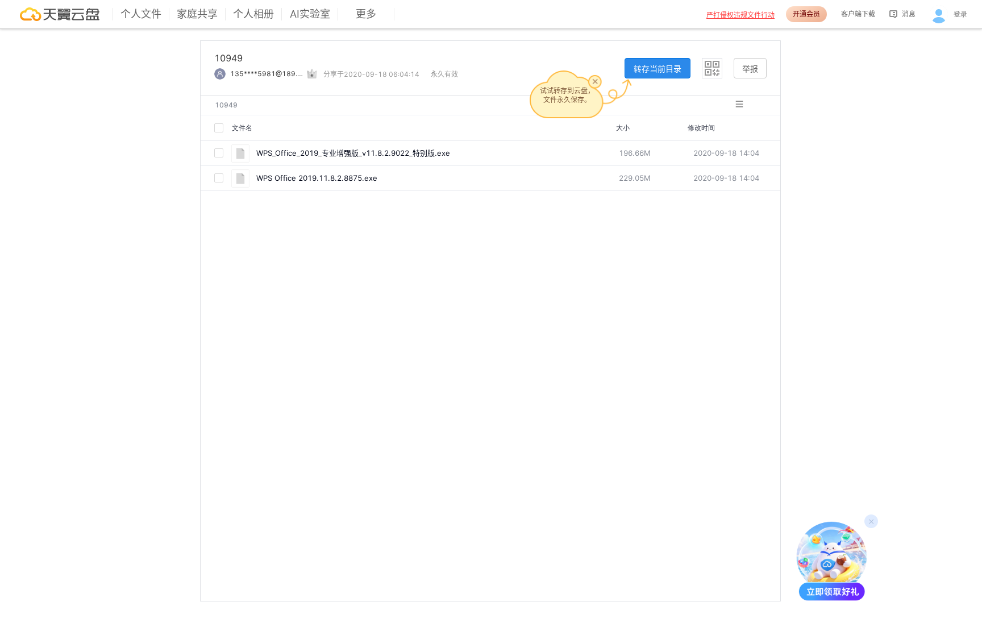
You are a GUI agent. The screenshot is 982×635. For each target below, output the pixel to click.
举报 (750, 68)
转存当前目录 (657, 68)
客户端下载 (858, 14)
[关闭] (595, 81)
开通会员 (806, 14)
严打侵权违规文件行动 (740, 15)
